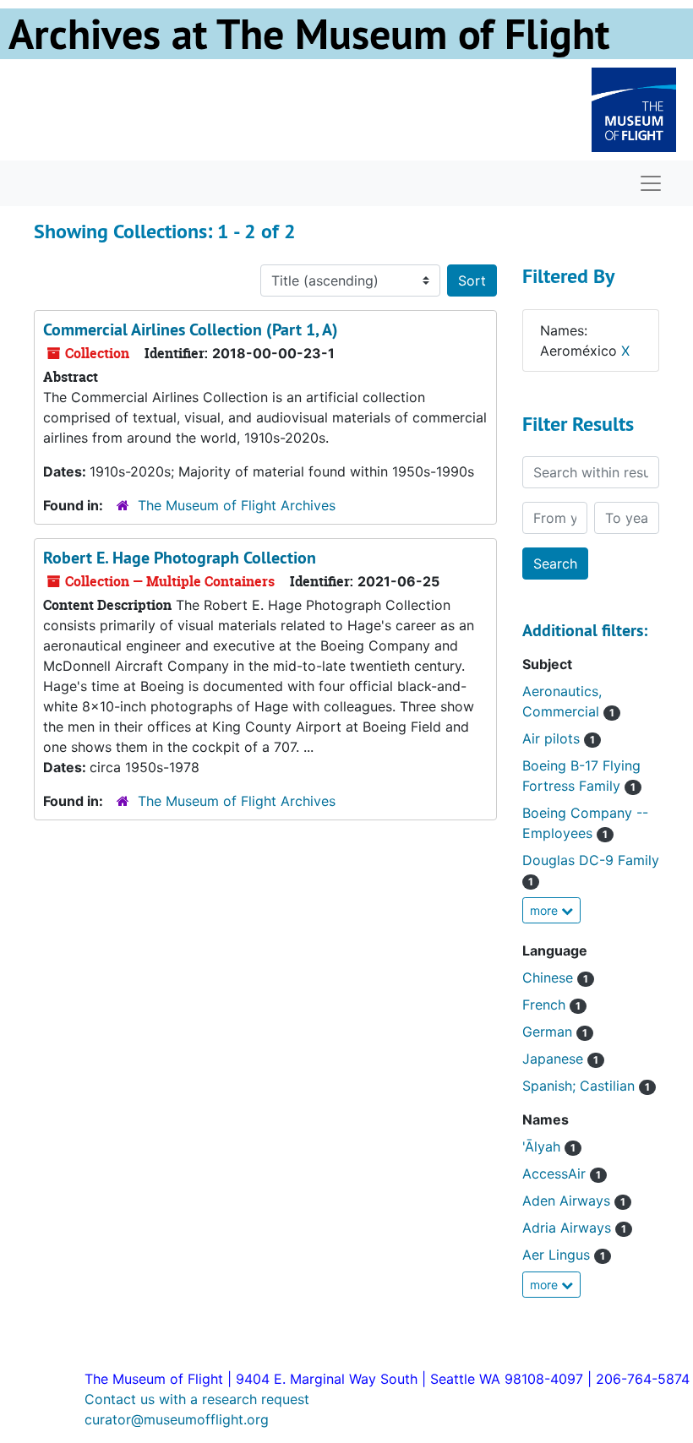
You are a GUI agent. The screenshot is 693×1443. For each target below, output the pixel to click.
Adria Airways (574, 1227)
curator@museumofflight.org (177, 1419)
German (554, 1031)
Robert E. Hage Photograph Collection (179, 558)
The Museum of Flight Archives (237, 505)
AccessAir (561, 1173)
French (551, 1004)
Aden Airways (573, 1200)
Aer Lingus (563, 1254)
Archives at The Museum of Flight (308, 34)
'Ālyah (549, 1146)
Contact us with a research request (197, 1399)
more (545, 910)
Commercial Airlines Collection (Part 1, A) (190, 329)
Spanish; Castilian (586, 1085)
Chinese (555, 977)
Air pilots (558, 738)
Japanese (560, 1058)
